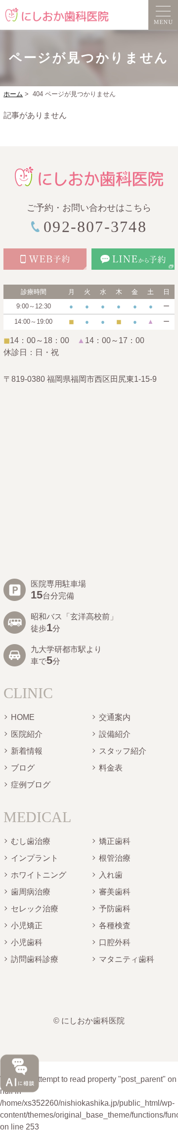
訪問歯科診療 (34, 959)
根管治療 (115, 858)
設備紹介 (115, 734)
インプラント (34, 858)
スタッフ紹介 (122, 751)
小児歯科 (27, 942)
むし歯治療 (30, 841)
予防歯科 (115, 908)
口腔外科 (115, 942)
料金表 (111, 768)
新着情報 (27, 751)
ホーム (13, 94)
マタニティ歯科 (126, 959)
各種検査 (115, 925)
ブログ (23, 768)
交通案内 (115, 717)
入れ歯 (111, 875)
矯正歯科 (115, 841)
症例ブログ (30, 784)
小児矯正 (27, 925)
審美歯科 (115, 892)
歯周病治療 (30, 892)
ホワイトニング (38, 875)
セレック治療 (34, 908)
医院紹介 (27, 734)
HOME (23, 717)
